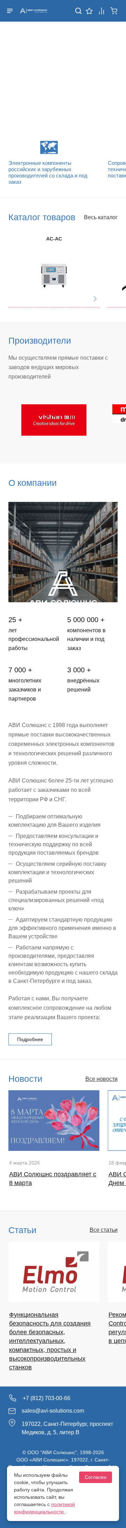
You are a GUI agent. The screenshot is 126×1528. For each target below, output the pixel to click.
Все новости (101, 1079)
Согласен (95, 1477)
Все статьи (104, 1230)
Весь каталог (101, 217)
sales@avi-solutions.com (53, 1411)
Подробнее (30, 1039)
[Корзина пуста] (114, 10)
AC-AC (54, 239)
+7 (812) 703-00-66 (46, 1398)
